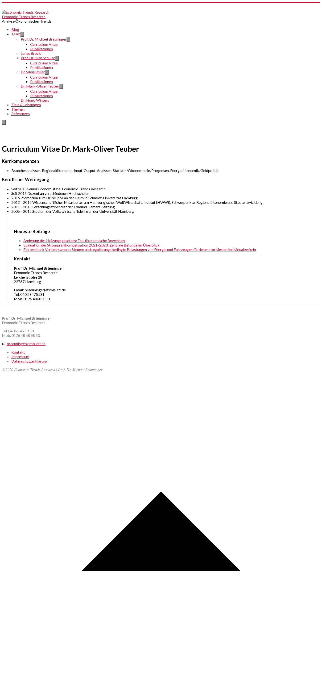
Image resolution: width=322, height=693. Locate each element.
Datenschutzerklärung (29, 361)
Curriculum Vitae (44, 44)
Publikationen (41, 48)
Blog (15, 29)
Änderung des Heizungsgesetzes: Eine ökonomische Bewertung (74, 240)
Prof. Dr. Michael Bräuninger (43, 39)
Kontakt (18, 352)
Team (15, 34)
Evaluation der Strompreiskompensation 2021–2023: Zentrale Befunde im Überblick (91, 245)
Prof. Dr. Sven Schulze (38, 57)
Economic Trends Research (23, 16)
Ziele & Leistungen (26, 104)
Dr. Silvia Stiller (33, 72)
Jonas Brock (31, 53)
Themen (18, 109)
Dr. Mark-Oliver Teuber (40, 86)
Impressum (20, 356)
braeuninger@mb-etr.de (26, 343)
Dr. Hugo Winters (35, 100)
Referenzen (20, 113)
